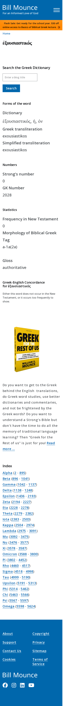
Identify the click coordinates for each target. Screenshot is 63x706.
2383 (15, 519)
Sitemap (39, 651)
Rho (6, 565)
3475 (24, 536)
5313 (32, 583)
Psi (5, 600)
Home (6, 33)
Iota (6, 519)
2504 (19, 525)
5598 (20, 606)
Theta (8, 513)
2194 (16, 502)
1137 (32, 484)
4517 (25, 565)
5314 (14, 589)
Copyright (40, 634)
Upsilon (9, 583)
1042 (21, 484)
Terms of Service (40, 662)
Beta (6, 478)
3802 (11, 560)
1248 (28, 490)
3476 (13, 542)
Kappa (8, 525)
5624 (31, 606)
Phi (5, 589)
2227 (27, 502)
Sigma (8, 571)
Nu (5, 542)
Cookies (9, 660)
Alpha (7, 473)
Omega (9, 606)
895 (22, 473)
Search (11, 88)
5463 (14, 594)
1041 (25, 478)
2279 (18, 513)
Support (9, 642)
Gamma (9, 484)
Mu (5, 536)
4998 (29, 571)
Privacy (38, 642)
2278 (24, 507)
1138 (17, 490)
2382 (29, 513)
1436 (21, 496)
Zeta (6, 502)
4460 (15, 565)
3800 (33, 554)
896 (15, 478)
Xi (4, 548)
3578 (11, 548)
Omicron (10, 554)
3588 (23, 554)
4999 (15, 577)
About (8, 634)
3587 (22, 548)
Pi (4, 560)
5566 (24, 594)
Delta (7, 490)
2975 (22, 531)
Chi (5, 594)
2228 (14, 507)
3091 (33, 531)
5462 (24, 589)
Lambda (9, 531)
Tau (6, 577)
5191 (21, 583)
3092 (14, 536)
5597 (24, 600)
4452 (22, 560)
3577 (24, 542)
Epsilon (9, 496)
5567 (13, 600)
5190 (25, 577)
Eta (5, 507)
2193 (31, 496)
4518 (18, 571)
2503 (26, 519)
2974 (30, 525)
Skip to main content (8, 5)
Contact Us (12, 651)
